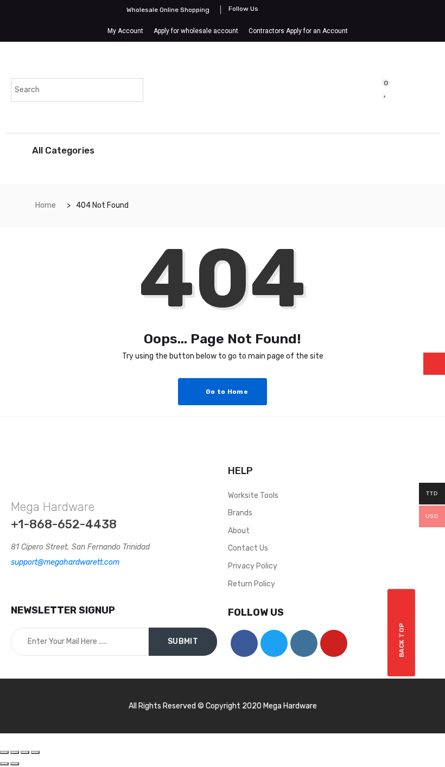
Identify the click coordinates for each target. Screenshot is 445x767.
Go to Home (226, 391)
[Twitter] (274, 643)
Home (45, 205)
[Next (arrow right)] (14, 763)
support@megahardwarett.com (65, 562)
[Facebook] (244, 643)
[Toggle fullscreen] (25, 752)
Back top (401, 640)
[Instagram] (303, 643)
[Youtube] (333, 643)
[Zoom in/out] (35, 752)
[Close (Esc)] (4, 752)
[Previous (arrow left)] (4, 763)
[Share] (14, 752)
